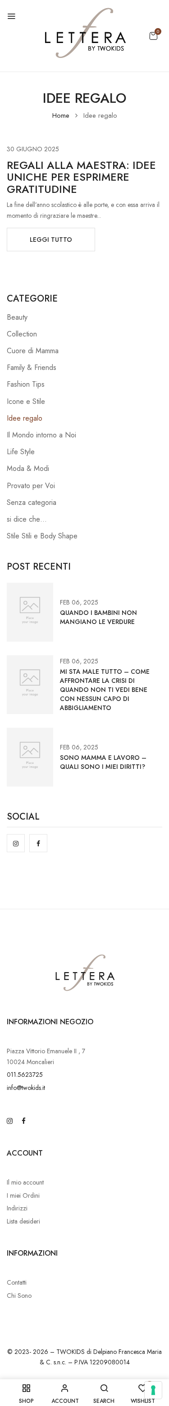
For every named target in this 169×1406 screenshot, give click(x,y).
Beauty (17, 317)
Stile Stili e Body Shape (42, 536)
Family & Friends (31, 367)
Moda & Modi (28, 468)
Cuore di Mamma (33, 351)
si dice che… (27, 519)
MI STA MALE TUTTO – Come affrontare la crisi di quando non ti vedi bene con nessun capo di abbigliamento (105, 689)
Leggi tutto (51, 239)
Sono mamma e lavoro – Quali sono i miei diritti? (103, 762)
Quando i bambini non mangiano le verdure (98, 617)
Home (60, 115)
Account (25, 1153)
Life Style (21, 451)
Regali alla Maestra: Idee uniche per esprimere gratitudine (81, 177)
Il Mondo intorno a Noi (41, 435)
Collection (22, 334)
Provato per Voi (31, 485)
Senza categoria (31, 502)
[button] (153, 35)
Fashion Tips (26, 384)
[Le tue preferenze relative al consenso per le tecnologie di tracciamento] (153, 1390)
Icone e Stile (26, 401)
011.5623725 (25, 1074)
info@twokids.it (26, 1087)
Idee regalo (24, 418)
